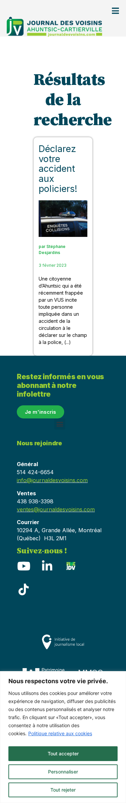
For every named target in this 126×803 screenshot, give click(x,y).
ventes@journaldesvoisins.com (56, 509)
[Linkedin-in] (47, 566)
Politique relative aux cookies (60, 733)
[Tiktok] (23, 589)
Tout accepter (63, 753)
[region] (63, 737)
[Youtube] (23, 566)
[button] (59, 424)
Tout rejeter (63, 790)
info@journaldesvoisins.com (52, 480)
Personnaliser (63, 771)
